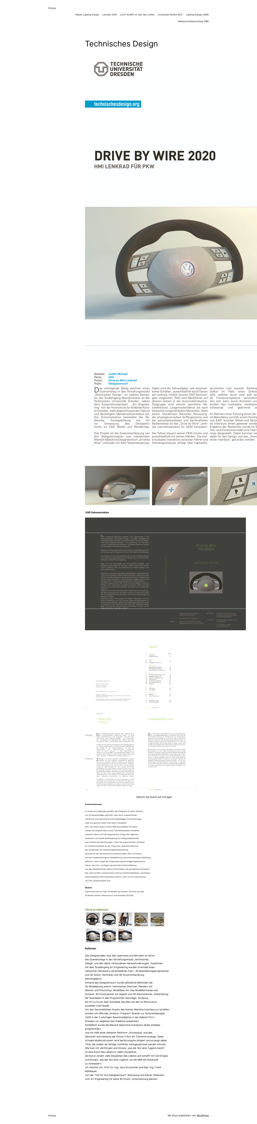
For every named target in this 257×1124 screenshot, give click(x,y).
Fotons (52, 8)
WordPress (203, 1115)
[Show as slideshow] (96, 909)
